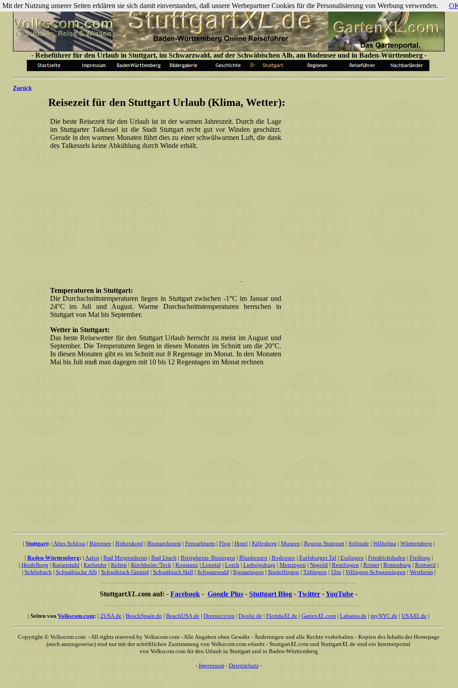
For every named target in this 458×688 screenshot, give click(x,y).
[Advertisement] (164, 219)
